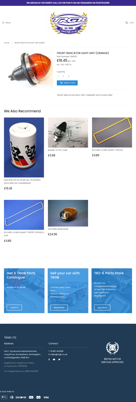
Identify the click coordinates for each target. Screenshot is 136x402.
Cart (131, 22)
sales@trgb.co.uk (58, 354)
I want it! (14, 307)
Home (6, 43)
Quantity (61, 71)
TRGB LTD (10, 391)
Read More (59, 307)
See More (102, 307)
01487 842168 (57, 351)
